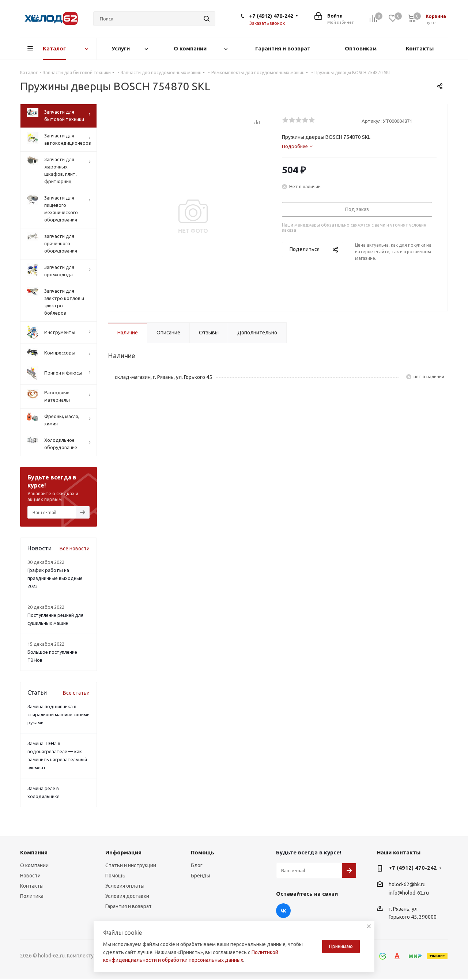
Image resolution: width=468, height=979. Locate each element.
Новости (30, 876)
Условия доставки (127, 896)
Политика (32, 896)
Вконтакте (283, 910)
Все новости (75, 548)
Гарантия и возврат (128, 906)
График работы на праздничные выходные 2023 (55, 578)
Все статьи (76, 693)
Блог (197, 865)
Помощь (115, 876)
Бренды (200, 876)
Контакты (32, 886)
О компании (34, 865)
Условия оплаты (124, 886)
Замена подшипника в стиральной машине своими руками (58, 714)
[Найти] (206, 18)
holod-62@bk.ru (407, 884)
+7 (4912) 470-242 (271, 16)
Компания (34, 852)
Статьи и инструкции (130, 865)
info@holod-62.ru (409, 893)
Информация (123, 852)
